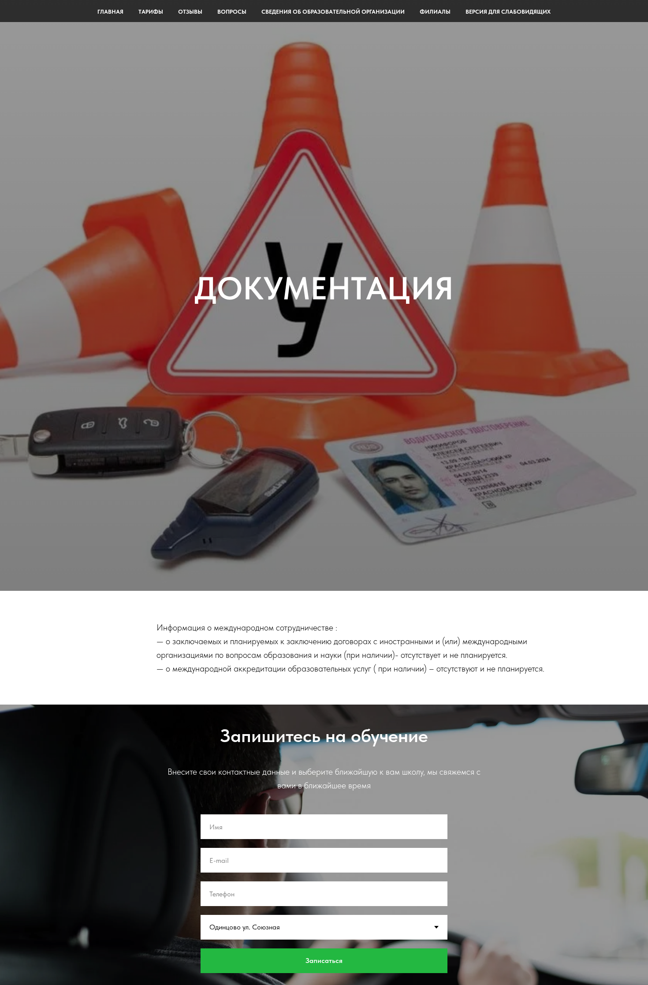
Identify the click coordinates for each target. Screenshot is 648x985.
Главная (110, 11)
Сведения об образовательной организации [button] (333, 11)
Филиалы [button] (435, 11)
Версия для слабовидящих (508, 11)
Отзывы (190, 11)
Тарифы (150, 11)
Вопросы (231, 11)
